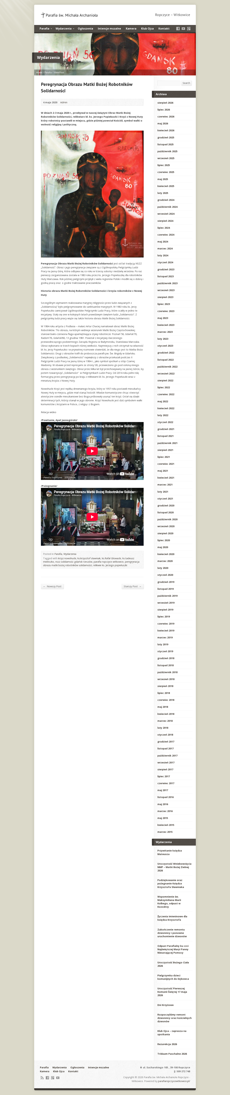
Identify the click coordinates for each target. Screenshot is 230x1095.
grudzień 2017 (165, 741)
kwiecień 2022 (165, 408)
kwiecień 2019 (165, 630)
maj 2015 (162, 818)
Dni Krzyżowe (165, 1005)
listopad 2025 (165, 144)
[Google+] (188, 28)
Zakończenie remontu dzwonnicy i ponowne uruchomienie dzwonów (172, 933)
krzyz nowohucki (67, 558)
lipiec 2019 (163, 616)
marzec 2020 (165, 561)
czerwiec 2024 (165, 234)
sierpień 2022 (165, 380)
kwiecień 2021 (165, 477)
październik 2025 (167, 151)
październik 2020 (167, 519)
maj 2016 (162, 804)
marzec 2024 (165, 248)
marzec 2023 (165, 331)
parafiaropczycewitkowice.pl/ (174, 1081)
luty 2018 (162, 727)
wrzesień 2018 (165, 679)
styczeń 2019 (165, 651)
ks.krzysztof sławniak (89, 558)
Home (39, 72)
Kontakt (164, 28)
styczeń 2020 (165, 574)
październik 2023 (167, 283)
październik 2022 (167, 366)
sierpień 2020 (165, 533)
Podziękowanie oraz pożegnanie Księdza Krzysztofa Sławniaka (170, 883)
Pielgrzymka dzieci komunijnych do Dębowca (173, 977)
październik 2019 (167, 595)
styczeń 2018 (165, 734)
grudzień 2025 (165, 137)
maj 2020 (162, 547)
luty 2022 (162, 415)
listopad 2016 (165, 797)
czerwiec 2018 (165, 699)
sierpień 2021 (165, 450)
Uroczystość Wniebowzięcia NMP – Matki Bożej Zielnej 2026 (174, 867)
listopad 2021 (165, 436)
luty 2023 (162, 338)
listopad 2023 (165, 276)
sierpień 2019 (165, 609)
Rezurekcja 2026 (167, 1044)
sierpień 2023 (165, 297)
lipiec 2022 (163, 387)
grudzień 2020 (165, 505)
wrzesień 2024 (165, 213)
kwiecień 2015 (165, 825)
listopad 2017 (165, 748)
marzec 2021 (165, 484)
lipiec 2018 (163, 693)
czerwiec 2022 (165, 394)
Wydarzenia (64, 28)
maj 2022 (162, 401)
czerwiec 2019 (165, 623)
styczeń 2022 (165, 422)
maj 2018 (162, 706)
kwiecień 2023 (165, 325)
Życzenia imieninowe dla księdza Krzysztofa (172, 918)
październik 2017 (167, 755)
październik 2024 (167, 206)
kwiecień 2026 (165, 130)
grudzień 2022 (165, 352)
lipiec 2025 (163, 165)
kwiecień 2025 (165, 186)
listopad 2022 (165, 359)
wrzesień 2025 (165, 158)
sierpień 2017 (165, 769)
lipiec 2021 (163, 456)
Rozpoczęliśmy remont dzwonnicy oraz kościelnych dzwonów (174, 1018)
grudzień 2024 (165, 199)
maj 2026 (162, 123)
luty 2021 (162, 491)
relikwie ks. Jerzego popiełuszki (110, 565)
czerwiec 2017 (165, 783)
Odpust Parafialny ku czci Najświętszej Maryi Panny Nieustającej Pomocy (173, 949)
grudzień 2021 (165, 429)
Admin (63, 102)
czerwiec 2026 (165, 116)
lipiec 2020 (163, 540)
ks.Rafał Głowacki (111, 558)
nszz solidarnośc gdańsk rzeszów (73, 561)
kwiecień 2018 (165, 713)
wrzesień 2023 (165, 290)
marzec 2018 (165, 720)
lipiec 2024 (163, 227)
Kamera (131, 28)
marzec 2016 (165, 811)
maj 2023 (162, 318)
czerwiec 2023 (165, 311)
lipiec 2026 (163, 109)
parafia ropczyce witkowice (109, 561)
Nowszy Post (52, 586)
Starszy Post (132, 586)
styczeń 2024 (165, 262)
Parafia (44, 28)
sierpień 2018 (165, 686)
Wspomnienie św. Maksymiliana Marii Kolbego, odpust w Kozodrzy (169, 901)
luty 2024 (162, 255)
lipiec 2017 (163, 776)
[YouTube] (183, 28)
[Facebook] (178, 28)
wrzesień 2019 (165, 602)
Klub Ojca (147, 28)
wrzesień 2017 (165, 762)
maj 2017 (162, 790)
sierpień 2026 (165, 102)
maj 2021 (162, 470)
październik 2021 (167, 443)
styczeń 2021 (165, 498)
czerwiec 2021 (165, 463)
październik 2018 (167, 672)
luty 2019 (162, 644)
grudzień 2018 (165, 658)
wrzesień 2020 (165, 526)
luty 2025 (162, 193)
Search (186, 83)
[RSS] (42, 1077)
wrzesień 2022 (165, 373)
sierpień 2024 (165, 220)
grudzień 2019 (165, 582)
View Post (59, 72)
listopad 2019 (165, 588)
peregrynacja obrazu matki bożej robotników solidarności (91, 563)
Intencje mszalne (109, 28)
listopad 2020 (165, 512)
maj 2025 (162, 179)
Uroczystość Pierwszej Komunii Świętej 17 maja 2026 (172, 992)
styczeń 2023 (165, 345)
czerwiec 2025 (165, 172)
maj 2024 (162, 241)
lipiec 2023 (163, 304)
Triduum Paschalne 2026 (172, 1053)
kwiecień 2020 (165, 554)
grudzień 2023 (165, 269)
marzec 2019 (165, 637)
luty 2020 (162, 568)
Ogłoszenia (85, 28)
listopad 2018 (165, 665)
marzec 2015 (165, 831)
